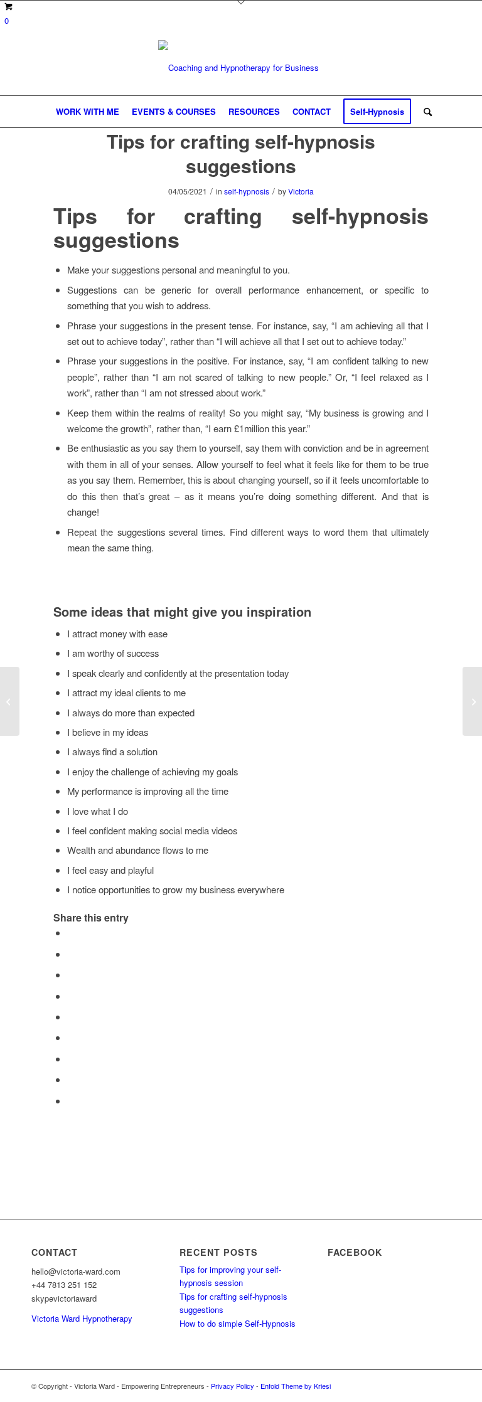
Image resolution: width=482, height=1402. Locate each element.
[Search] (424, 111)
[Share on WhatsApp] (71, 974)
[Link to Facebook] (403, 1385)
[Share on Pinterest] (71, 995)
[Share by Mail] (71, 1100)
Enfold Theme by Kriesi (295, 1386)
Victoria (301, 191)
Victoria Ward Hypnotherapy (81, 1318)
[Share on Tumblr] (71, 1037)
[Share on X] (71, 953)
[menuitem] (88, 111)
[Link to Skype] (422, 1385)
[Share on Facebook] (71, 932)
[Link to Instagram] (441, 1385)
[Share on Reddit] (71, 1079)
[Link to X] (384, 1385)
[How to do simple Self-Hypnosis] (9, 701)
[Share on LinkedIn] (71, 1016)
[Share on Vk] (71, 1058)
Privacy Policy (232, 1386)
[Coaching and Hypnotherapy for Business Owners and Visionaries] (241, 67)
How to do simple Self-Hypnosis (237, 1323)
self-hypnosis (246, 191)
